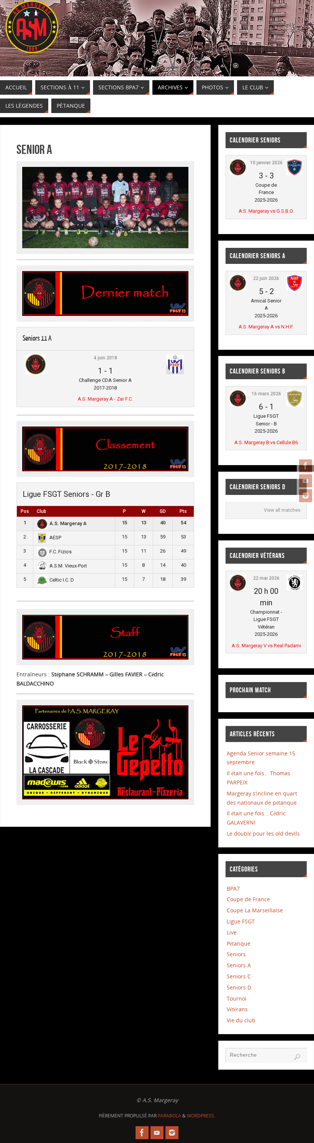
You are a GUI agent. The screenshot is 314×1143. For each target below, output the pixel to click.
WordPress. (201, 1115)
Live (232, 932)
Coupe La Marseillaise (255, 910)
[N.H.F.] (294, 289)
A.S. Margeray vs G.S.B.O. (266, 211)
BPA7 (233, 888)
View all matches (282, 510)
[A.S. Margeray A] (36, 372)
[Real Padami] (294, 589)
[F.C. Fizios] (42, 555)
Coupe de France (248, 899)
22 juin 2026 (266, 278)
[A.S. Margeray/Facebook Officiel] (305, 465)
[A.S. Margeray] (238, 173)
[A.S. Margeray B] (238, 404)
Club (41, 511)
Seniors (236, 954)
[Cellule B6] (294, 405)
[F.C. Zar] (175, 372)
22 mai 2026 (266, 578)
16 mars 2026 (266, 393)
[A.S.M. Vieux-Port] (42, 568)
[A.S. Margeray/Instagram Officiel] (305, 495)
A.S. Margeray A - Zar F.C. (105, 399)
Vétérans (237, 1009)
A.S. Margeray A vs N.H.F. (266, 327)
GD (163, 511)
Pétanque (238, 943)
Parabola (169, 1115)
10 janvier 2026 (266, 162)
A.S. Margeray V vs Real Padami (266, 645)
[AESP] (42, 541)
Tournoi (237, 998)
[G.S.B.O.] (294, 173)
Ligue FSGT (241, 921)
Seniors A (239, 965)
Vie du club (241, 1020)
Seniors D (239, 987)
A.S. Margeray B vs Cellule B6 (266, 442)
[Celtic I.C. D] (42, 584)
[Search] (297, 1057)
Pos (25, 511)
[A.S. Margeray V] (238, 589)
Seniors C (239, 976)
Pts (183, 511)
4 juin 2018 (105, 358)
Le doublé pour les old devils (263, 833)
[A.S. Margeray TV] (305, 480)
